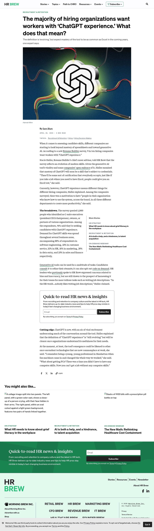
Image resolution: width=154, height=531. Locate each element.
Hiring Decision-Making (82, 138)
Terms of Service (127, 514)
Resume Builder (71, 150)
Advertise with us (12, 512)
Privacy (124, 511)
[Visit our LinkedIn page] (147, 491)
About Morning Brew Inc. (15, 508)
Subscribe (104, 311)
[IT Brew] (100, 511)
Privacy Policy (89, 523)
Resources (84, 4)
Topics (55, 4)
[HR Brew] (74, 504)
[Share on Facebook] (41, 373)
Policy (66, 526)
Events (97, 4)
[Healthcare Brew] (64, 518)
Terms (54, 526)
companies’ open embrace (77, 167)
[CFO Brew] (56, 511)
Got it (147, 524)
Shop (7, 516)
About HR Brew (140, 485)
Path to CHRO (69, 4)
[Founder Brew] (93, 518)
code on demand (100, 268)
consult (43, 268)
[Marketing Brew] (97, 504)
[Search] (147, 4)
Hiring (70, 138)
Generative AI (47, 264)
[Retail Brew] (54, 504)
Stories (43, 4)
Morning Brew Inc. (136, 503)
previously (57, 272)
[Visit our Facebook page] (143, 491)
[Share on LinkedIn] (51, 373)
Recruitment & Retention (57, 138)
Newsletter (143, 479)
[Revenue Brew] (79, 511)
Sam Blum (48, 128)
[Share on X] (46, 373)
